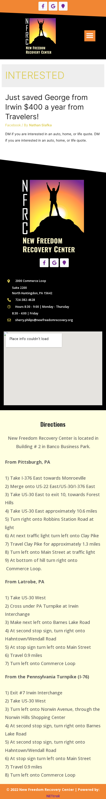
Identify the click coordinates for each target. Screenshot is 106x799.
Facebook (13, 125)
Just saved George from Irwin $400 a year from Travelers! (46, 107)
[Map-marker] (63, 6)
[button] (89, 35)
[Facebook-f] (42, 6)
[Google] (53, 6)
